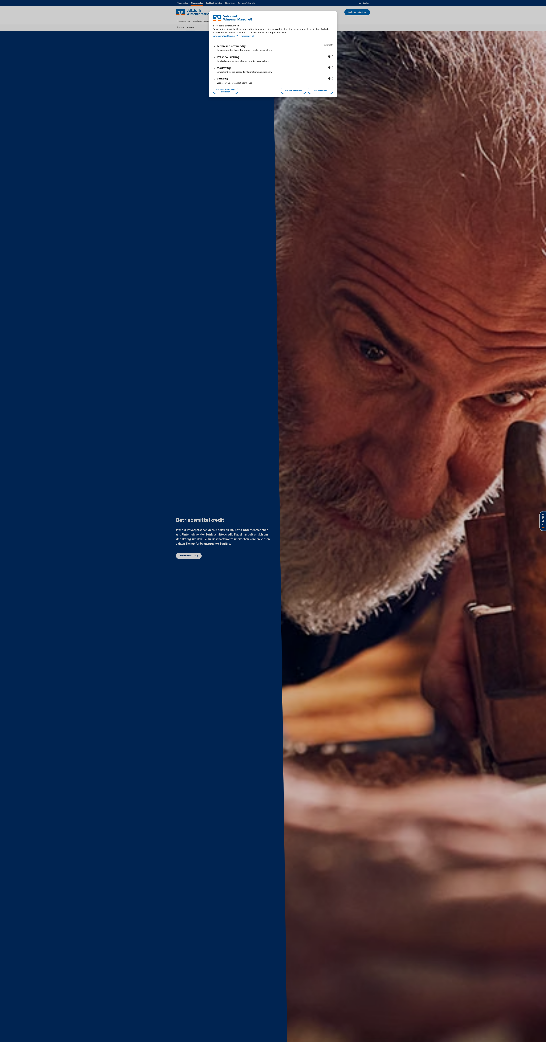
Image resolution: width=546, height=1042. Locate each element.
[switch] (330, 56)
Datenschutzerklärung (224, 36)
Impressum (246, 36)
